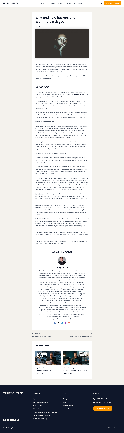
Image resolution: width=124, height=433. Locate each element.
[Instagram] (65, 323)
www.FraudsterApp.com (53, 237)
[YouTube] (69, 323)
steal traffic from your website (76, 95)
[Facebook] (55, 323)
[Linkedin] (62, 323)
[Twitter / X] (58, 323)
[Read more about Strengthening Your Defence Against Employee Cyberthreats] (76, 358)
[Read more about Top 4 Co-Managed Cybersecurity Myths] (48, 358)
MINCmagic (117, 428)
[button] (44, 3)
